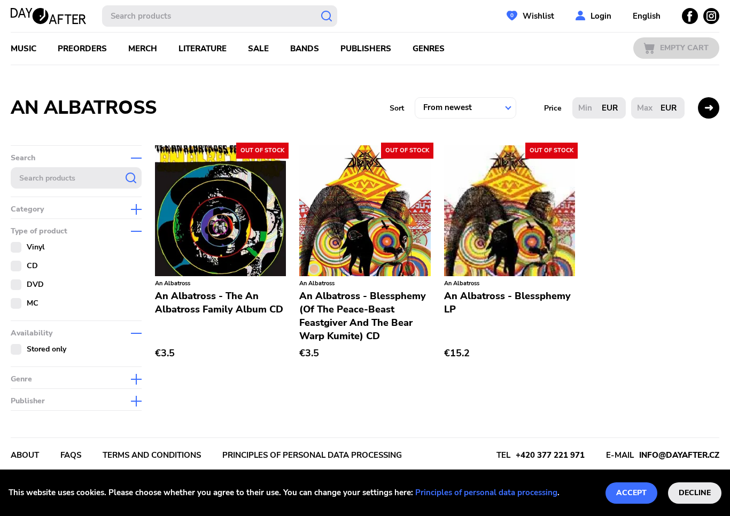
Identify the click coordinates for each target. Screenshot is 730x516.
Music (23, 48)
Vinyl (35, 247)
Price (553, 108)
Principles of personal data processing (486, 492)
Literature (202, 48)
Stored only (46, 349)
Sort (397, 108)
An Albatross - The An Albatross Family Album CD (219, 303)
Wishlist (538, 16)
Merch (142, 48)
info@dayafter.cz (679, 455)
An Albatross (172, 283)
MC (32, 303)
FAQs (70, 455)
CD (32, 266)
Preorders (82, 48)
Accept (631, 493)
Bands (304, 48)
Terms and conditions (152, 455)
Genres (429, 48)
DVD (35, 284)
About (25, 455)
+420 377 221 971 (550, 455)
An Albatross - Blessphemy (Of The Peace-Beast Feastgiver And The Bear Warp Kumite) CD (362, 316)
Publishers (365, 48)
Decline (695, 493)
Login (601, 16)
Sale (258, 48)
